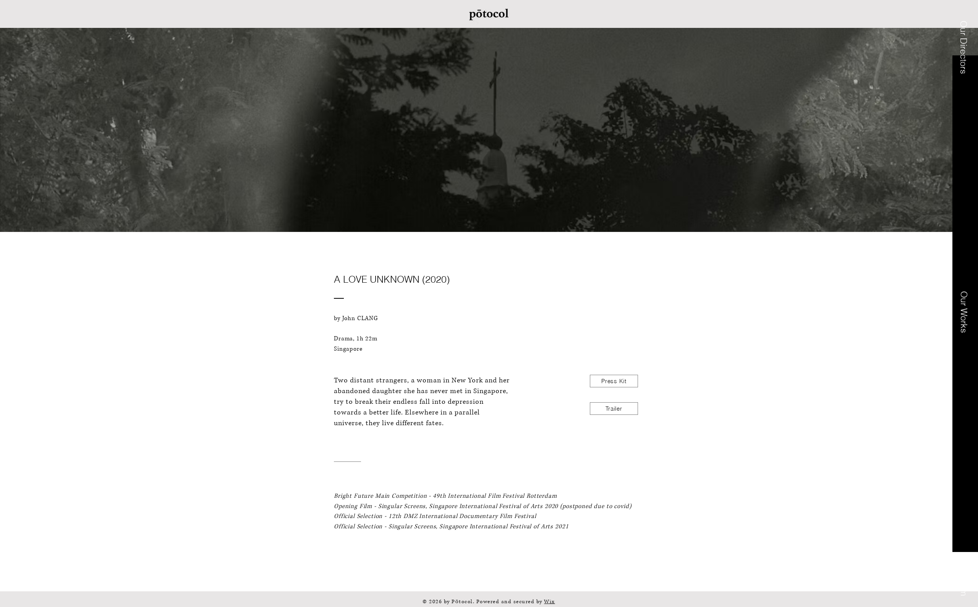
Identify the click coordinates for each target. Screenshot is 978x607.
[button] (963, 47)
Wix (549, 601)
